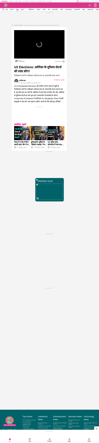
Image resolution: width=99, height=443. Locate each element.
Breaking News (43, 428)
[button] (95, 5)
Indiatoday (17, 1)
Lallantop (4, 1)
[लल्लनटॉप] (6, 5)
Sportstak (26, 1)
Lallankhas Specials (44, 426)
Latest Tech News (89, 426)
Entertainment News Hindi (60, 423)
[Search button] (89, 5)
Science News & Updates (89, 428)
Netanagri (26, 427)
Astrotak (49, 1)
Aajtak (11, 1)
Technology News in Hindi (90, 423)
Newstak (33, 1)
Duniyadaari (27, 422)
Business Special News (73, 426)
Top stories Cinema (59, 426)
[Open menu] (3, 9)
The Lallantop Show (29, 420)
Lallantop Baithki (28, 429)
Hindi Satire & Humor (42, 423)
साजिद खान (22, 80)
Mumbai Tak (41, 1)
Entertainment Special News (58, 428)
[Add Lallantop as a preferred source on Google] (58, 61)
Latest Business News (73, 423)
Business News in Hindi (74, 420)
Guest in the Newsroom (27, 424)
